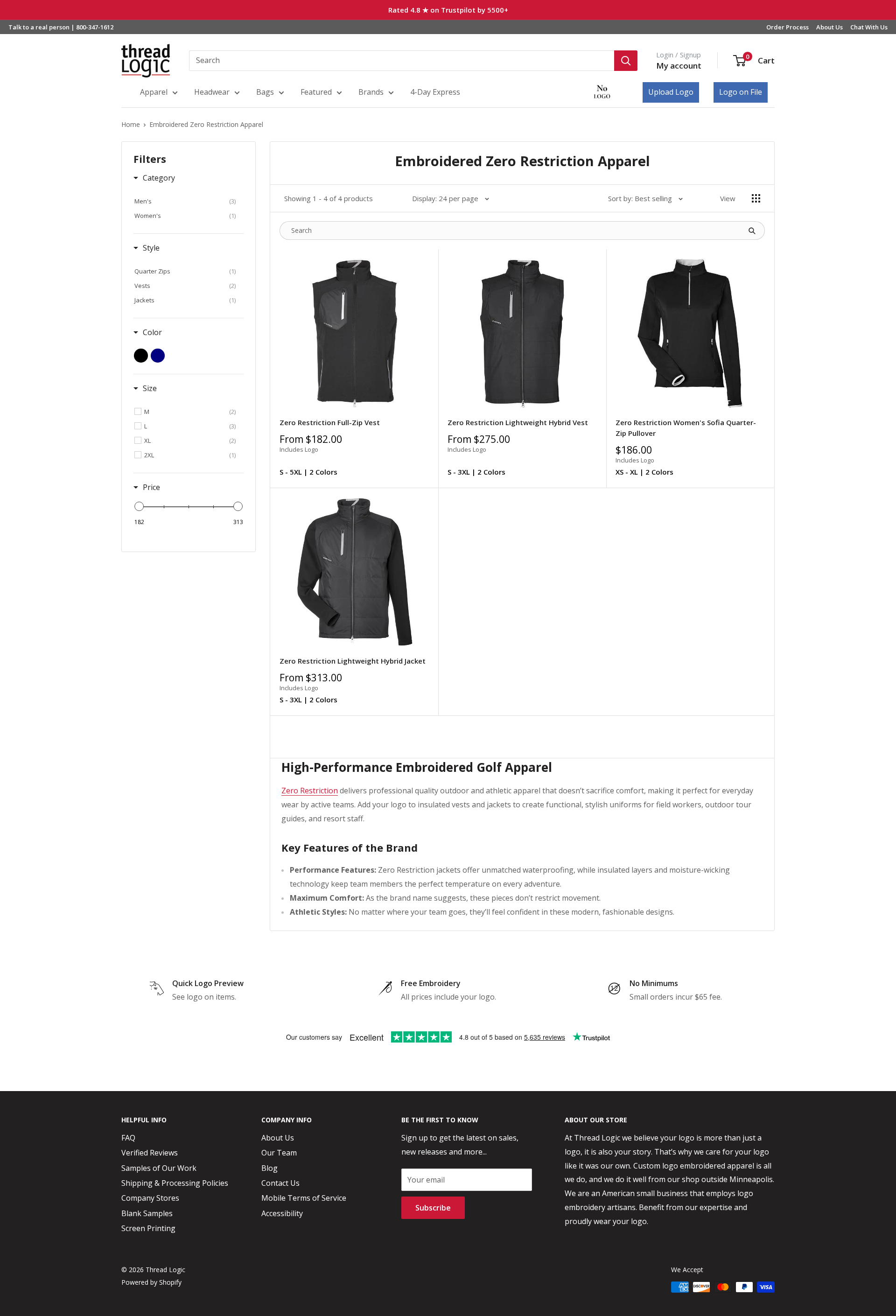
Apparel (154, 92)
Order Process (787, 27)
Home (130, 124)
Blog (269, 1168)
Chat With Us (869, 27)
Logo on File (740, 92)
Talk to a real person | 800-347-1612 (60, 27)
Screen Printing (148, 1228)
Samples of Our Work (158, 1168)
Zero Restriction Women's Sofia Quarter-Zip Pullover (686, 428)
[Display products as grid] (756, 198)
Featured (316, 92)
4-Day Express (435, 92)
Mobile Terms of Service (303, 1198)
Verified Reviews (149, 1153)
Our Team (279, 1153)
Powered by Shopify (151, 1282)
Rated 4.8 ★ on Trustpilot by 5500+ (448, 9)
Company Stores (150, 1198)
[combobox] (401, 60)
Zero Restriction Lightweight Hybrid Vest (518, 422)
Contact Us (280, 1183)
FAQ (128, 1138)
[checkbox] (185, 201)
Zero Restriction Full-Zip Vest (330, 422)
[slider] (139, 506)
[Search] (625, 60)
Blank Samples (147, 1213)
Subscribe (433, 1208)
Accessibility (282, 1213)
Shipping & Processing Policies (174, 1183)
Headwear (212, 92)
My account (678, 65)
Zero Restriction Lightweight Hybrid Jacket (353, 660)
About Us (829, 27)
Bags (265, 92)
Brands (371, 92)
